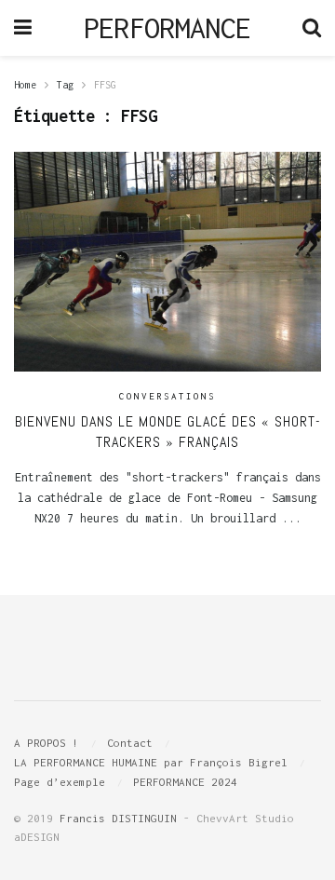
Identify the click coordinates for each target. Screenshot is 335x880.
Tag (65, 84)
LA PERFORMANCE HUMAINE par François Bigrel (151, 762)
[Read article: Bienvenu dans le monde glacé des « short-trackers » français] (167, 262)
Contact (130, 743)
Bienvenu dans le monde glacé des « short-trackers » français (168, 432)
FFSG (105, 84)
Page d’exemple (59, 782)
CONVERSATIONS (167, 396)
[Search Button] (311, 28)
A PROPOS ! (46, 743)
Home (25, 84)
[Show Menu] (23, 28)
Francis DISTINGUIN (118, 818)
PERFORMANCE (167, 28)
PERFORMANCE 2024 (185, 782)
